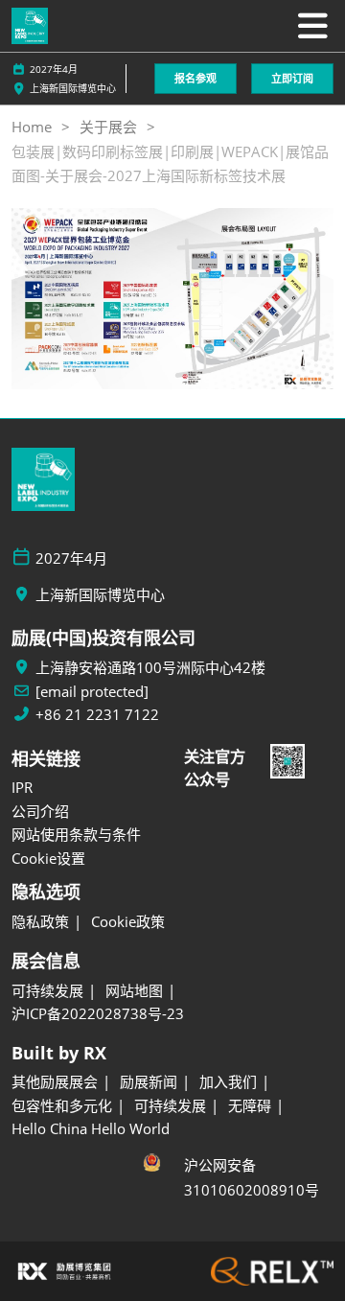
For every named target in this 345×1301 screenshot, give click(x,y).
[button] (195, 79)
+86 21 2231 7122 (97, 715)
